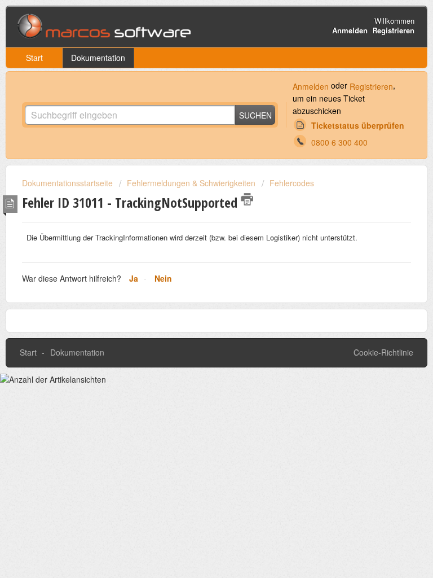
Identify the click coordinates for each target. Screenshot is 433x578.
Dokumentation (98, 57)
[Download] (196, 281)
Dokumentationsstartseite (68, 183)
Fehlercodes (291, 183)
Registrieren (371, 86)
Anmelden (311, 86)
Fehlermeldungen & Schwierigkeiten (191, 183)
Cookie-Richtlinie (383, 352)
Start (34, 57)
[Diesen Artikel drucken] (247, 199)
